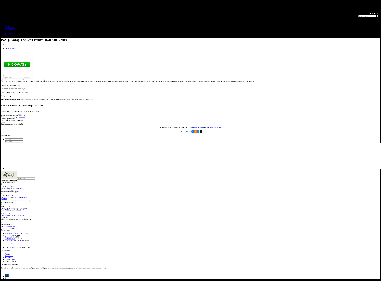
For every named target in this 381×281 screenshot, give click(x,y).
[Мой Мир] (198, 131)
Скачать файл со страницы (197, 127)
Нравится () (187, 131)
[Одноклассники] (195, 131)
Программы (9, 29)
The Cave (22, 117)
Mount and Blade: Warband (13, 233)
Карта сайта (9, 256)
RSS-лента (8, 257)
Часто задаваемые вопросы (14, 35)
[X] (201, 131)
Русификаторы (10, 28)
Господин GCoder (7, 197)
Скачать (3, 122)
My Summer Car (10, 239)
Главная (7, 26)
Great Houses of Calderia (15, 188)
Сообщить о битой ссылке (214, 127)
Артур (3, 188)
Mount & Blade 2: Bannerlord (14, 240)
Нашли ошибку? (10, 48)
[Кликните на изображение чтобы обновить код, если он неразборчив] (9, 178)
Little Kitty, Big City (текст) (14, 247)
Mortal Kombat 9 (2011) (13, 226)
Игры (7, 31)
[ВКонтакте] (192, 131)
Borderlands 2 (9, 237)
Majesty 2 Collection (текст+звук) (16, 208)
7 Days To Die (9, 235)
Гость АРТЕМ (5, 215)
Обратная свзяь (10, 259)
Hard (2, 208)
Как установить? (10, 33)
